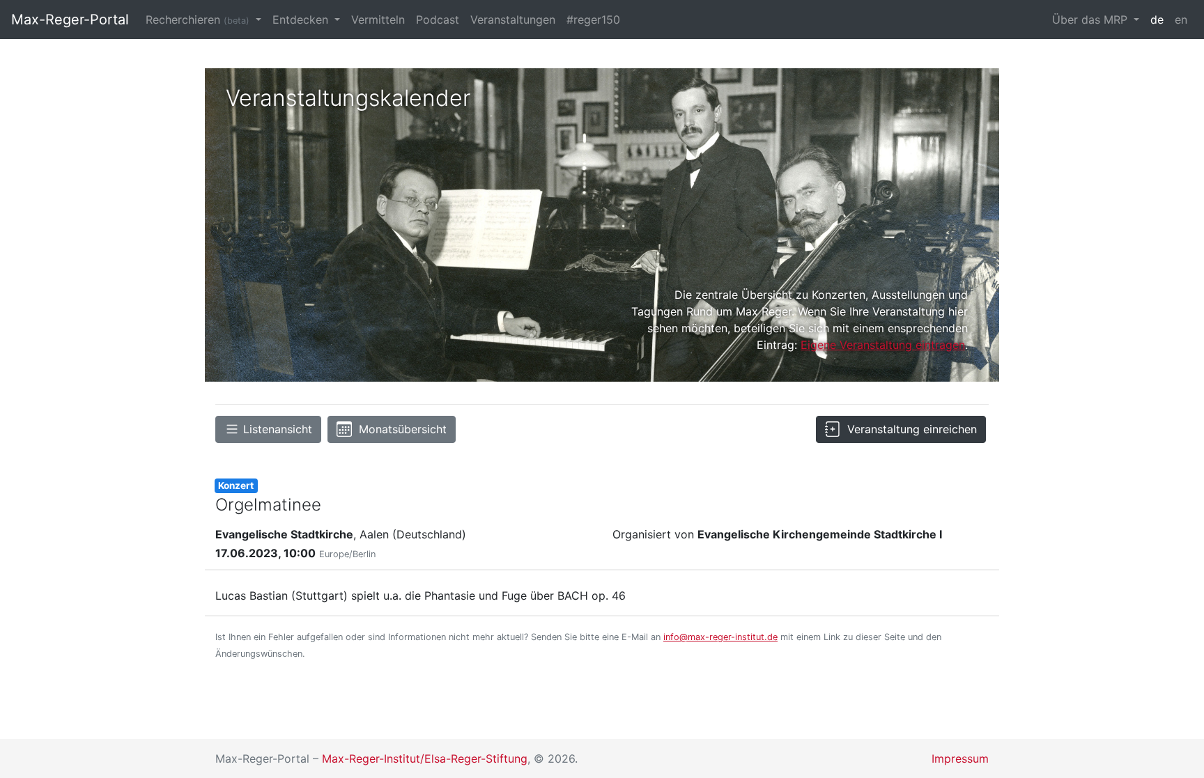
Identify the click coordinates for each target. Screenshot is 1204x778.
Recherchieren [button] (197, 19)
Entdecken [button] (302, 19)
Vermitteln (378, 19)
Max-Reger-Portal (70, 19)
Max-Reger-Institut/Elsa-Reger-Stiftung (424, 758)
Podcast (437, 19)
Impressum (960, 758)
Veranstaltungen (512, 19)
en (1181, 19)
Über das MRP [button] (1091, 19)
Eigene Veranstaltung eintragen (883, 345)
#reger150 (593, 19)
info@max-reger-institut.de (720, 637)
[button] (268, 429)
